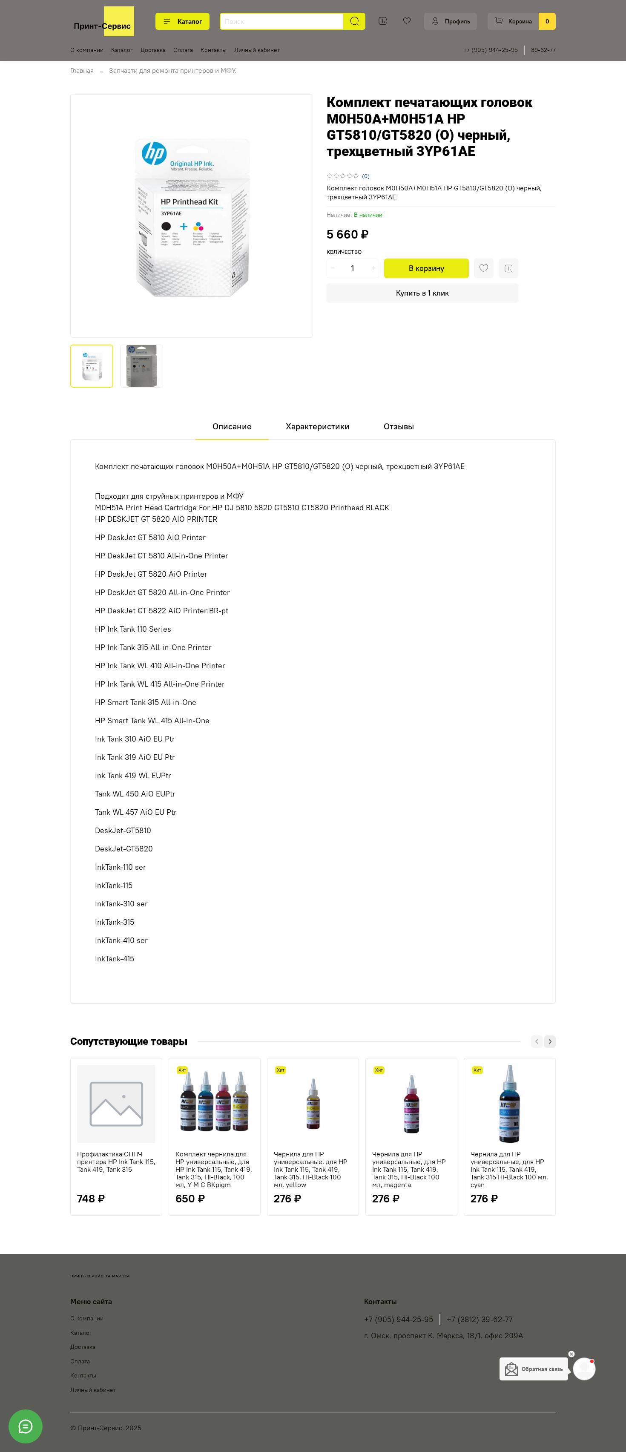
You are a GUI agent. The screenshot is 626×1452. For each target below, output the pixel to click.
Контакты (214, 50)
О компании (86, 50)
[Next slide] (299, 216)
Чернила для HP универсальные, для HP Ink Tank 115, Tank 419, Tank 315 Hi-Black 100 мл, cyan (509, 1169)
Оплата (183, 50)
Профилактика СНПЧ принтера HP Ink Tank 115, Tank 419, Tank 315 (116, 1161)
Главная (82, 70)
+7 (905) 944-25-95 (490, 50)
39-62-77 (543, 50)
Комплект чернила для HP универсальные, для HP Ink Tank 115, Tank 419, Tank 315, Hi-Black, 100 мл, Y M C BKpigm (213, 1169)
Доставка (153, 50)
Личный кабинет (257, 50)
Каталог (190, 21)
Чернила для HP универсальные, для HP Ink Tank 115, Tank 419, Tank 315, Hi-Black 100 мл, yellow (310, 1169)
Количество (344, 252)
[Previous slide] (84, 216)
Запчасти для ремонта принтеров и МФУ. (172, 70)
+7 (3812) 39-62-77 (480, 1319)
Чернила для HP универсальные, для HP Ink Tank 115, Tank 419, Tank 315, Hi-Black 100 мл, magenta (409, 1169)
